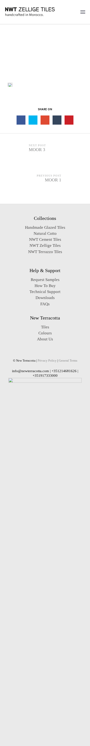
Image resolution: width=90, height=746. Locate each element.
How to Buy (45, 285)
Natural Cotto (45, 233)
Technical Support (45, 291)
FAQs (45, 304)
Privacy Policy (47, 360)
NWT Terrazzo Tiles (45, 251)
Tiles (45, 327)
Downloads (45, 297)
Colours (45, 333)
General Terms (68, 360)
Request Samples (45, 279)
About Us (45, 339)
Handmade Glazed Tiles (45, 227)
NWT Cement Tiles (45, 239)
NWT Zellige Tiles (45, 245)
